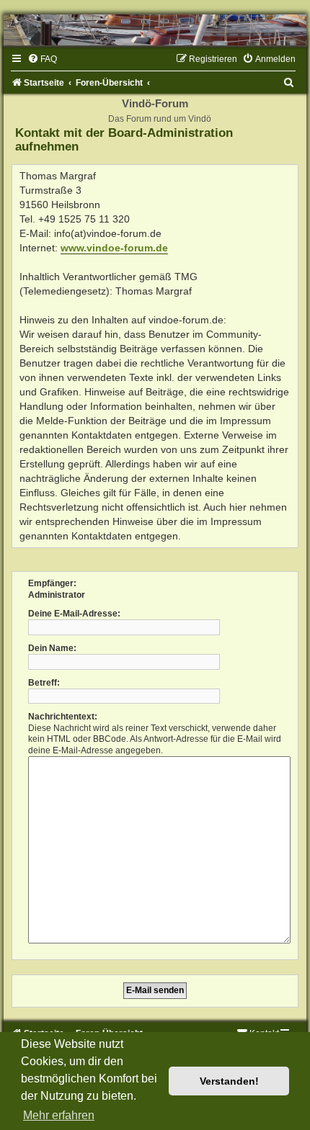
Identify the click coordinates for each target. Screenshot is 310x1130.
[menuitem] (42, 59)
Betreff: (44, 683)
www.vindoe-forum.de (114, 248)
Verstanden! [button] (229, 1081)
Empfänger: (52, 583)
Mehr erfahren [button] (58, 1115)
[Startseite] (155, 29)
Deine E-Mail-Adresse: (74, 614)
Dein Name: (52, 648)
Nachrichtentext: (62, 717)
